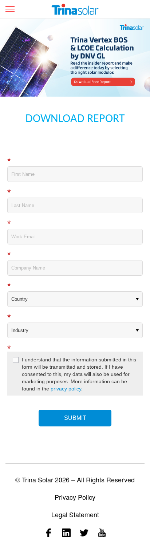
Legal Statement (75, 514)
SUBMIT (75, 418)
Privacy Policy (75, 497)
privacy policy (66, 389)
